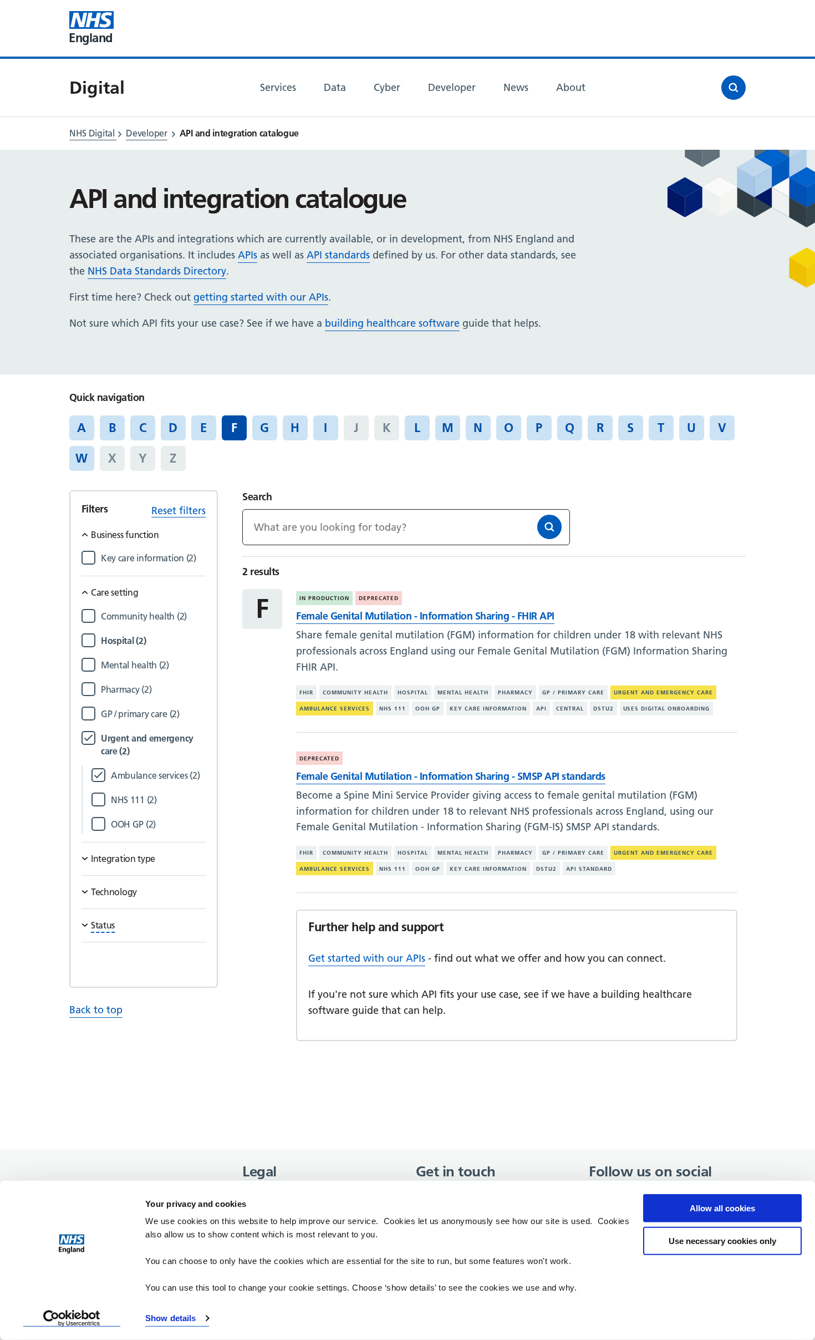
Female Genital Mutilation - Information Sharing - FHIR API (425, 616)
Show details (170, 1318)
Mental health (462, 692)
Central (570, 708)
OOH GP (427, 708)
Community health (355, 692)
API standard (589, 868)
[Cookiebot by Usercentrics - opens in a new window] (71, 1318)
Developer (146, 133)
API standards (338, 254)
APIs (247, 254)
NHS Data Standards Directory (157, 271)
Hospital (413, 692)
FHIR (306, 692)
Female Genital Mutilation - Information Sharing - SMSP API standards (450, 776)
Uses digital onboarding (666, 708)
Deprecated (379, 598)
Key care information (488, 708)
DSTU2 (603, 708)
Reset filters (178, 510)
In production (324, 598)
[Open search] (733, 87)
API (541, 708)
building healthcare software (392, 323)
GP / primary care (573, 692)
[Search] (549, 527)
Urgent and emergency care (663, 692)
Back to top (96, 1009)
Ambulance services (334, 708)
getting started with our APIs (260, 297)
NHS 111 (392, 708)
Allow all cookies (722, 1208)
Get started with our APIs (366, 958)
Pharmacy (515, 692)
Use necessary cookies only (722, 1240)
